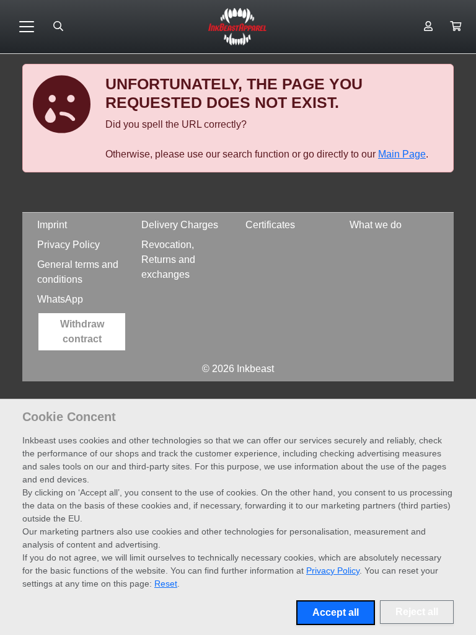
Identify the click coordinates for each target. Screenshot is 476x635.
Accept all (335, 612)
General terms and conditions (77, 272)
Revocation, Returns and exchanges (168, 259)
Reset (165, 583)
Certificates (270, 225)
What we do (376, 225)
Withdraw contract (82, 331)
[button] (456, 27)
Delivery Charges (179, 225)
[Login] (428, 27)
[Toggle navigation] (26, 26)
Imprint (52, 225)
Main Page (402, 154)
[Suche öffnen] (58, 26)
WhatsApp (60, 299)
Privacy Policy (68, 244)
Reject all (416, 611)
